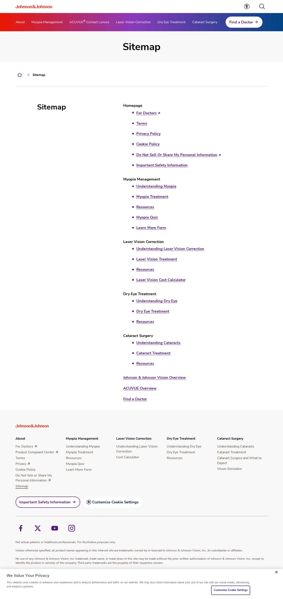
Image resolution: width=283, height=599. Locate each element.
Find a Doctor (241, 22)
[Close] (276, 572)
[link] (246, 6)
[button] (262, 6)
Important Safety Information (45, 502)
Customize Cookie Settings (115, 502)
